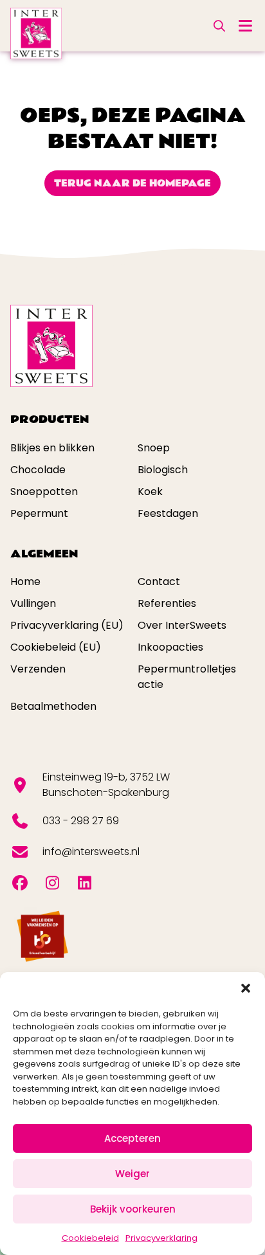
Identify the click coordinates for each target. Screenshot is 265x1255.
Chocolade (38, 469)
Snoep (154, 447)
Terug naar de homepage (132, 183)
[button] (245, 988)
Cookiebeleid (90, 1238)
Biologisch (163, 469)
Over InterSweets (182, 625)
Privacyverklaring (161, 1238)
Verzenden (38, 669)
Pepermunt (39, 513)
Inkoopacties (170, 647)
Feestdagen (168, 513)
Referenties (167, 603)
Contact (159, 581)
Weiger (132, 1173)
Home (25, 581)
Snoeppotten (44, 491)
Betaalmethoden (53, 706)
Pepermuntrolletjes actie (187, 677)
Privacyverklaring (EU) (66, 625)
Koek (150, 491)
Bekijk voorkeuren (133, 1209)
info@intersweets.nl (91, 851)
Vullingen (33, 603)
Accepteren (132, 1138)
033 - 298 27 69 (80, 820)
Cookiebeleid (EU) (55, 647)
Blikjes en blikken (52, 447)
